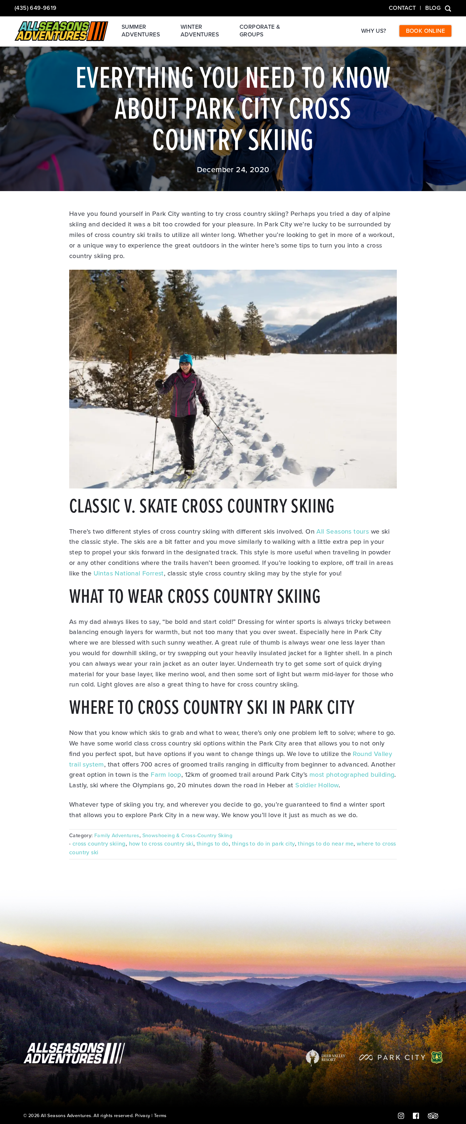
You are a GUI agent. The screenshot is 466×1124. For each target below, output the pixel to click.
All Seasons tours (342, 531)
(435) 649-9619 (36, 8)
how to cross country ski (161, 843)
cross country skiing (99, 843)
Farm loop (166, 775)
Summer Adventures (141, 30)
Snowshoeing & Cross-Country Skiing (187, 835)
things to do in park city (263, 843)
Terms (160, 1116)
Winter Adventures (200, 30)
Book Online (425, 31)
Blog (433, 8)
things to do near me (326, 843)
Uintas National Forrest (129, 573)
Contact (402, 8)
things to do (213, 843)
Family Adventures (116, 835)
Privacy (142, 1116)
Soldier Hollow (317, 785)
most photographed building (351, 775)
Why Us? (373, 31)
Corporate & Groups (260, 30)
